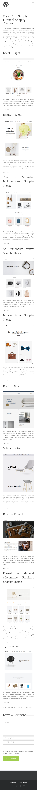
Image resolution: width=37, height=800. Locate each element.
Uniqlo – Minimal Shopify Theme (12, 647)
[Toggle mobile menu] (33, 3)
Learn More (6, 109)
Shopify (22, 707)
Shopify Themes (29, 707)
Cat (5, 707)
